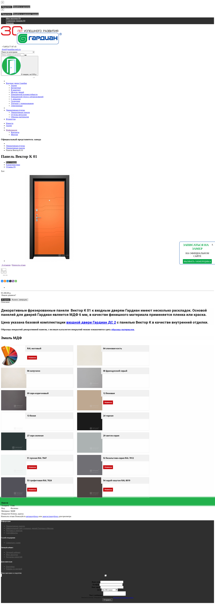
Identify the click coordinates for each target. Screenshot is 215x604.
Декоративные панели (15, 148)
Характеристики (13, 165)
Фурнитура (11, 119)
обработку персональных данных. (123, 597)
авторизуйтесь (32, 516)
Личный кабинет (13, 552)
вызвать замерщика (197, 261)
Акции (9, 126)
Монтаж (14, 135)
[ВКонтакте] (2, 281)
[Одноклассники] (5, 281)
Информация (11, 130)
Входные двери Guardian (16, 83)
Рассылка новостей (14, 557)
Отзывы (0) (11, 167)
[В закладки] (4, 275)
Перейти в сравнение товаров (25, 14)
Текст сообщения (96, 595)
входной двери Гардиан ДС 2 (91, 322)
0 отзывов (5, 265)
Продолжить (6, 7)
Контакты (15, 132)
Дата (99, 590)
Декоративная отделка (15, 110)
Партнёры (10, 567)
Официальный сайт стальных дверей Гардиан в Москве (30, 528)
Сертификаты (12, 533)
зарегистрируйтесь (50, 516)
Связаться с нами (13, 543)
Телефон (95, 585)
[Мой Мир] (7, 281)
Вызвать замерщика (19, 300)
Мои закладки (12, 555)
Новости (9, 123)
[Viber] (13, 281)
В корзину (5, 300)
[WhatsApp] (16, 281)
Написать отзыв (19, 265)
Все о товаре (11, 162)
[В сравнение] (6, 275)
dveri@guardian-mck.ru (11, 49)
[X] (10, 281)
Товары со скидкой (14, 569)
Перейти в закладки (21, 7)
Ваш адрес (96, 587)
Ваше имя (96, 582)
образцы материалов (123, 329)
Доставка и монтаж (14, 531)
